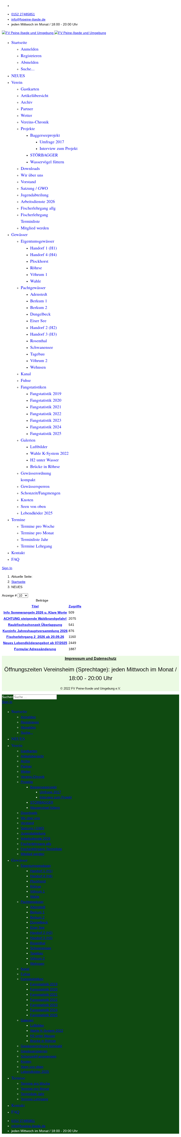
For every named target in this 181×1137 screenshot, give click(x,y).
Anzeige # (10, 595)
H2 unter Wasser (44, 460)
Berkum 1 (38, 300)
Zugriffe (75, 606)
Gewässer (19, 234)
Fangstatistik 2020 (45, 400)
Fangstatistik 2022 (45, 413)
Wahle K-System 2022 (49, 453)
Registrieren (31, 55)
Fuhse (26, 380)
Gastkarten (30, 89)
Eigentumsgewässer (37, 241)
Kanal (26, 373)
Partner (27, 108)
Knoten (27, 499)
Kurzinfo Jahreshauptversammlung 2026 (35, 631)
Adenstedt (38, 294)
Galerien (28, 440)
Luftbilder (38, 446)
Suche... (28, 69)
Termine (18, 519)
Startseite (19, 42)
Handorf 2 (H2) (43, 327)
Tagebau (37, 354)
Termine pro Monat (37, 532)
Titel (35, 606)
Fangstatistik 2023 (45, 420)
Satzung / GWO (34, 188)
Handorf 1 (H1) (43, 248)
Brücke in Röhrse (45, 466)
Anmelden (29, 49)
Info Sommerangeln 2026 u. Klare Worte (35, 612)
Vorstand (28, 181)
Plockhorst (39, 261)
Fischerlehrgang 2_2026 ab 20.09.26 (35, 637)
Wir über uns (32, 175)
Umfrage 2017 (52, 141)
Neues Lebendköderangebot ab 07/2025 (35, 643)
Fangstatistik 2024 (45, 427)
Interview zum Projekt (59, 148)
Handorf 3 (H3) (43, 334)
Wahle (35, 281)
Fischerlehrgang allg (38, 208)
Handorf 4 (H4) (43, 254)
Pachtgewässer (33, 287)
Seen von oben (33, 506)
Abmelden (29, 62)
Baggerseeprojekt (45, 135)
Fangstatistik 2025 (45, 433)
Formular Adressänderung (35, 649)
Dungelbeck (40, 314)
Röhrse (36, 267)
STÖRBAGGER (44, 155)
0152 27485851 (23, 14)
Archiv (27, 102)
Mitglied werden (35, 228)
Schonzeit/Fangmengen (40, 493)
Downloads (30, 168)
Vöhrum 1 (38, 274)
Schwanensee (41, 347)
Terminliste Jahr (34, 539)
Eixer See (38, 320)
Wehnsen (38, 367)
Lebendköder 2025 (37, 513)
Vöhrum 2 (38, 360)
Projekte (28, 128)
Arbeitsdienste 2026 (38, 201)
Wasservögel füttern (47, 161)
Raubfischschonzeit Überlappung (35, 625)
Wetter (26, 115)
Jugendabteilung (35, 195)
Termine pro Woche (37, 526)
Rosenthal (38, 340)
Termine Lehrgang (36, 546)
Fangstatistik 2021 (45, 406)
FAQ (15, 559)
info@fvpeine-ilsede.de (28, 19)
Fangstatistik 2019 (45, 393)
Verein (16, 82)
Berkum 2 (38, 307)
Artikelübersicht (34, 95)
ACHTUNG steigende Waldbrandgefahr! (35, 618)
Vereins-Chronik (35, 122)
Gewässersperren (35, 486)
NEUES (18, 75)
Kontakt (18, 552)
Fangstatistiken (33, 387)
